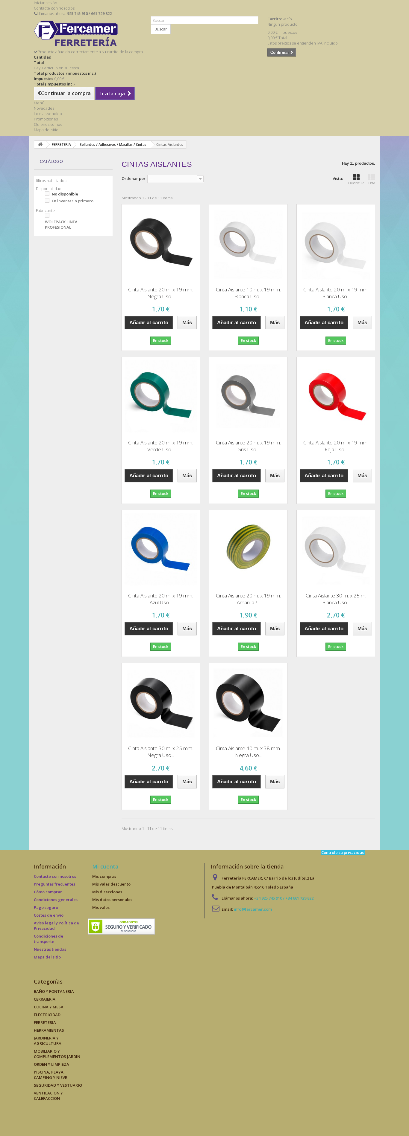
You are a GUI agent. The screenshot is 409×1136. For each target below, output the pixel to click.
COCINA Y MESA (48, 1007)
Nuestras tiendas (50, 949)
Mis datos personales (112, 899)
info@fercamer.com (253, 909)
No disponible (65, 194)
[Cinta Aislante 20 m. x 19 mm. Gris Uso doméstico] (248, 396)
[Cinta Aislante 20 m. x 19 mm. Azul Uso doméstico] (161, 549)
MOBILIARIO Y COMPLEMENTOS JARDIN (57, 1053)
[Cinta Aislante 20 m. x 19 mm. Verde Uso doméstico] (161, 396)
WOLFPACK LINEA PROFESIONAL (61, 224)
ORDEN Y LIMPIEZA (51, 1064)
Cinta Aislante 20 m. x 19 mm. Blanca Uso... (335, 293)
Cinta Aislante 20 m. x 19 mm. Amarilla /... (248, 599)
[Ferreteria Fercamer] (88, 35)
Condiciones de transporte (48, 938)
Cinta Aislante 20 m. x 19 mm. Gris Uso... (248, 446)
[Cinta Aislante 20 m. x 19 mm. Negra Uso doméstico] (161, 243)
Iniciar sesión (45, 2)
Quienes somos (48, 124)
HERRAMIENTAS (49, 1030)
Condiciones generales (56, 899)
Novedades (44, 108)
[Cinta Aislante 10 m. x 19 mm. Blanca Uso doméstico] (248, 243)
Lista (371, 183)
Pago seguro (46, 907)
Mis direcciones (107, 892)
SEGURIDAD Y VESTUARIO (58, 1085)
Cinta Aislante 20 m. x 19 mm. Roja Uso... (335, 446)
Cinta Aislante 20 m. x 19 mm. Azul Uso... (160, 599)
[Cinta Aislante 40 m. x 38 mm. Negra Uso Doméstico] (248, 702)
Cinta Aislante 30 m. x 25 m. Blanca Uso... (336, 599)
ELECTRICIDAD (47, 1014)
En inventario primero (72, 201)
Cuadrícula (356, 183)
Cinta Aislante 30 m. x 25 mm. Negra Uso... (160, 752)
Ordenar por (134, 178)
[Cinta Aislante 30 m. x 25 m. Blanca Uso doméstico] (335, 549)
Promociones (46, 119)
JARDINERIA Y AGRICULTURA (47, 1040)
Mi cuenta (105, 866)
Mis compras (104, 876)
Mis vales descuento (111, 884)
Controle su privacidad (343, 852)
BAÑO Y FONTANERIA (54, 991)
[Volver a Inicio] (40, 144)
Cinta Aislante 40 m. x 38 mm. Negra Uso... (248, 752)
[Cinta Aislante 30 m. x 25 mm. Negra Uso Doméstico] (161, 702)
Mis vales (101, 907)
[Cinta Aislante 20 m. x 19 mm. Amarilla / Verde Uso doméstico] (248, 549)
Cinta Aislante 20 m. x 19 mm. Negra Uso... (160, 293)
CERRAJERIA (44, 999)
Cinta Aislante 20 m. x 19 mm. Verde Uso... (160, 446)
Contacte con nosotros (54, 8)
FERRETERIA (45, 1022)
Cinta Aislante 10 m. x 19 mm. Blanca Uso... (248, 293)
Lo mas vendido (48, 113)
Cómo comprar (48, 892)
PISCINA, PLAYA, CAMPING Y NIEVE (50, 1074)
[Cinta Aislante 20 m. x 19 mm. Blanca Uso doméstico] (335, 243)
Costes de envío (48, 915)
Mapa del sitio (46, 129)
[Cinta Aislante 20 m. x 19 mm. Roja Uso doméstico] (335, 396)
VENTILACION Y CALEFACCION (48, 1095)
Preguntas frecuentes (54, 884)
